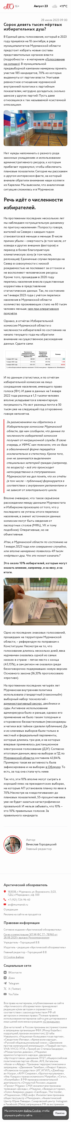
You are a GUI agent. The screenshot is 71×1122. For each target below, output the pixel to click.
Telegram (13, 983)
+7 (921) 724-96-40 (19, 899)
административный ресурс (23, 703)
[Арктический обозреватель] (9, 6)
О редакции (11, 909)
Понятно (59, 1113)
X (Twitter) (14, 988)
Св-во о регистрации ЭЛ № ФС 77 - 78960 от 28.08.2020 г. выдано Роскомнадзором (31, 936)
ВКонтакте (15, 972)
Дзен (11, 978)
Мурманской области (19, 758)
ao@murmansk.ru (18, 904)
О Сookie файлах (14, 957)
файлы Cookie (32, 1111)
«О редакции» (51, 1022)
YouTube (13, 994)
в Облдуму (53, 767)
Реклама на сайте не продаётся (22, 914)
